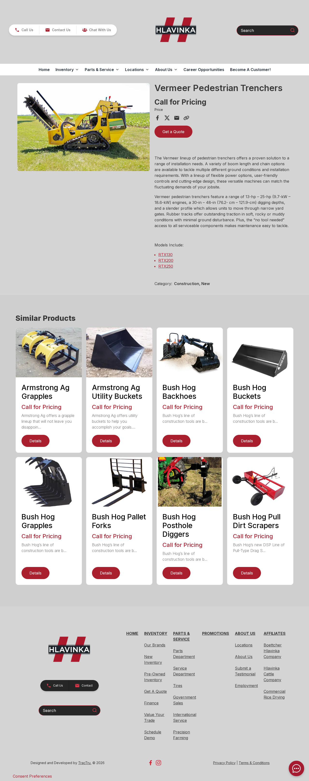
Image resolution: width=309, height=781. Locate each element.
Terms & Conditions (254, 763)
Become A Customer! (250, 69)
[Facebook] (150, 763)
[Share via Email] (177, 118)
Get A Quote (155, 691)
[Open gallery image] (83, 127)
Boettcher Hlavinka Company (273, 651)
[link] (96, 30)
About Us (244, 656)
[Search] (292, 30)
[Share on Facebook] (157, 118)
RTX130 (165, 254)
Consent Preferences (32, 776)
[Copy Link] (186, 118)
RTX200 (165, 260)
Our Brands (154, 645)
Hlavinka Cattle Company (272, 674)
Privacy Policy (224, 763)
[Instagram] (158, 763)
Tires (177, 685)
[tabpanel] (83, 127)
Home (44, 69)
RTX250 (165, 266)
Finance (151, 703)
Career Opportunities (203, 69)
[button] (24, 30)
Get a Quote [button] (173, 131)
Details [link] (35, 440)
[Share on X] (167, 118)
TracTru (84, 763)
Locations (244, 645)
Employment (246, 685)
